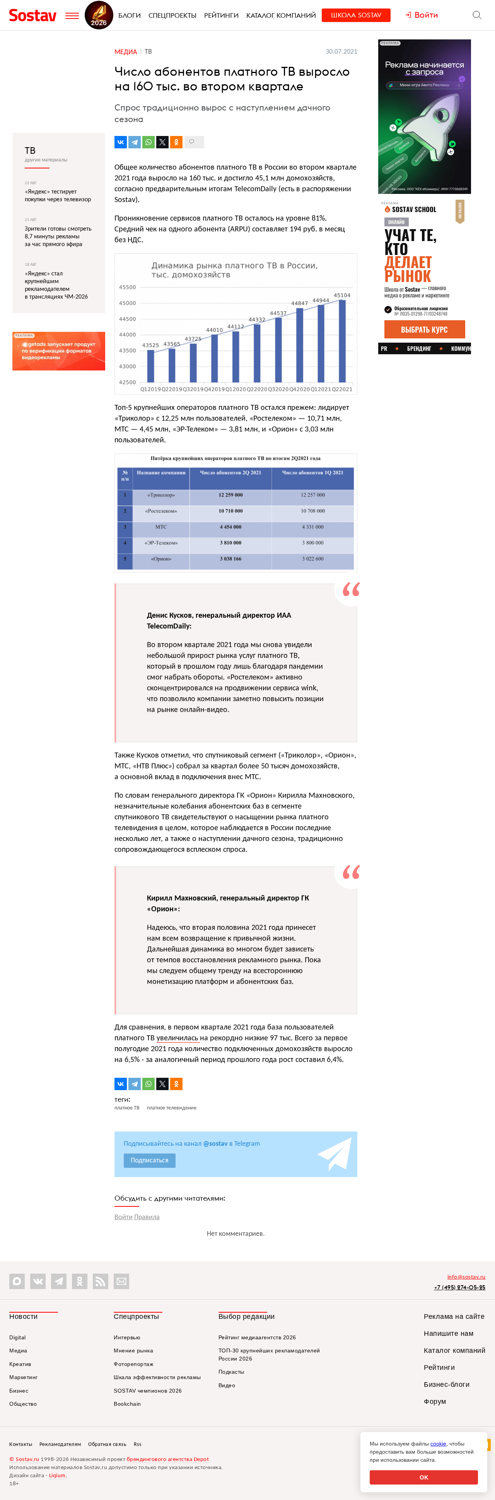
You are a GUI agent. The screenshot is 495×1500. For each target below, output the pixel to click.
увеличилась (178, 1038)
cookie (438, 1444)
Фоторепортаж (133, 1364)
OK (424, 1477)
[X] (162, 142)
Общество (23, 1404)
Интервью (127, 1337)
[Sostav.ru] (35, 15)
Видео (227, 1385)
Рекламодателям (60, 1444)
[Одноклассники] (176, 142)
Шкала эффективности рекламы (157, 1377)
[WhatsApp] (148, 142)
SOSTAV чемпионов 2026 (148, 1391)
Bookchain (127, 1404)
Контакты (20, 1444)
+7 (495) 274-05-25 (460, 1287)
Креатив (20, 1364)
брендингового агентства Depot (168, 1460)
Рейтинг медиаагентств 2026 (257, 1337)
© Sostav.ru (24, 1460)
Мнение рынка (133, 1350)
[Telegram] (134, 142)
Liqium (57, 1476)
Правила (147, 1217)
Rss (138, 1444)
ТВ (30, 150)
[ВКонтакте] (120, 142)
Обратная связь (107, 1444)
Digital (17, 1337)
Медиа (18, 1350)
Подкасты (231, 1372)
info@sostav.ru (466, 1277)
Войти (123, 1217)
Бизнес (18, 1391)
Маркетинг (23, 1377)
